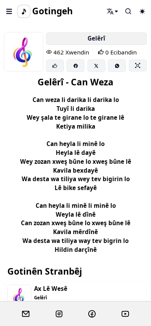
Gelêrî (96, 38)
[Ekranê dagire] (138, 65)
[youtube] (125, 314)
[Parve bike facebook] (75, 65)
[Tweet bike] (96, 65)
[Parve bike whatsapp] (117, 65)
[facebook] (92, 314)
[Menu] (9, 11)
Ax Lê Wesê (50, 288)
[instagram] (59, 314)
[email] (25, 314)
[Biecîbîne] (55, 65)
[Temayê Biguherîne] (142, 11)
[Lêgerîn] (113, 11)
